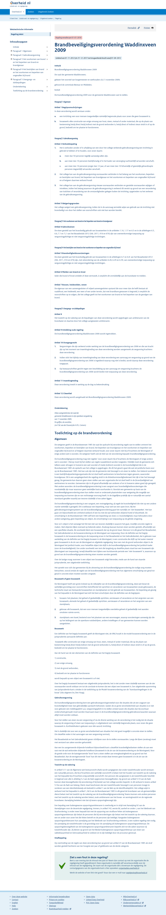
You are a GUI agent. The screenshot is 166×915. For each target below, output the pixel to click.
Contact (15, 899)
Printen (147, 28)
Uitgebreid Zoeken (46, 11)
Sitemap (52, 906)
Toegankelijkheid (56, 902)
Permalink (132, 28)
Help (14, 906)
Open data (90, 896)
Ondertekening (19, 86)
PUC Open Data (92, 902)
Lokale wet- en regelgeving (28, 18)
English (15, 902)
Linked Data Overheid (95, 899)
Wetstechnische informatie (21, 29)
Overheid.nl (17, 12)
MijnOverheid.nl (130, 896)
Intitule (16, 47)
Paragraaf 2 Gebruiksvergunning (25, 55)
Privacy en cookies (56, 899)
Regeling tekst (17, 34)
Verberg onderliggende (11, 51)
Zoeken (31, 11)
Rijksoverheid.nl (130, 899)
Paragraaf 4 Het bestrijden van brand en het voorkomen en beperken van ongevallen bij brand (27, 72)
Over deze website (19, 896)
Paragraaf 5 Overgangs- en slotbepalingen (22, 81)
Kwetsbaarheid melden (59, 909)
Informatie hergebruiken (59, 896)
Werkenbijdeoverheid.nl (133, 906)
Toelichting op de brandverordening (28, 90)
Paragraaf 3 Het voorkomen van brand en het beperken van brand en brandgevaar (28, 62)
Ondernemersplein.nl (132, 902)
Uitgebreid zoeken (46, 18)
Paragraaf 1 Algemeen (21, 51)
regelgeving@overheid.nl (136, 872)
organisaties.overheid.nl (129, 868)
